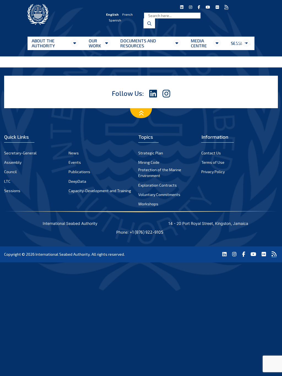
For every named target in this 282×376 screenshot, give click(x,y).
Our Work (95, 43)
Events (75, 162)
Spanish (115, 20)
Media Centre (199, 43)
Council (10, 171)
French (127, 14)
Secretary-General (20, 153)
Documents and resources (138, 43)
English (112, 14)
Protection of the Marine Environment (159, 172)
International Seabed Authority (63, 254)
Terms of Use (212, 162)
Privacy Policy (213, 171)
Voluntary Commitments (159, 194)
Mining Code (148, 162)
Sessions (12, 190)
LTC (7, 181)
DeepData (77, 181)
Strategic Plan (150, 153)
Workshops (148, 203)
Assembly (12, 162)
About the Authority (43, 43)
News (74, 153)
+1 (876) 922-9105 (146, 232)
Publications (79, 171)
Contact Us (211, 153)
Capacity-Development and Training (100, 190)
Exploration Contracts (157, 185)
